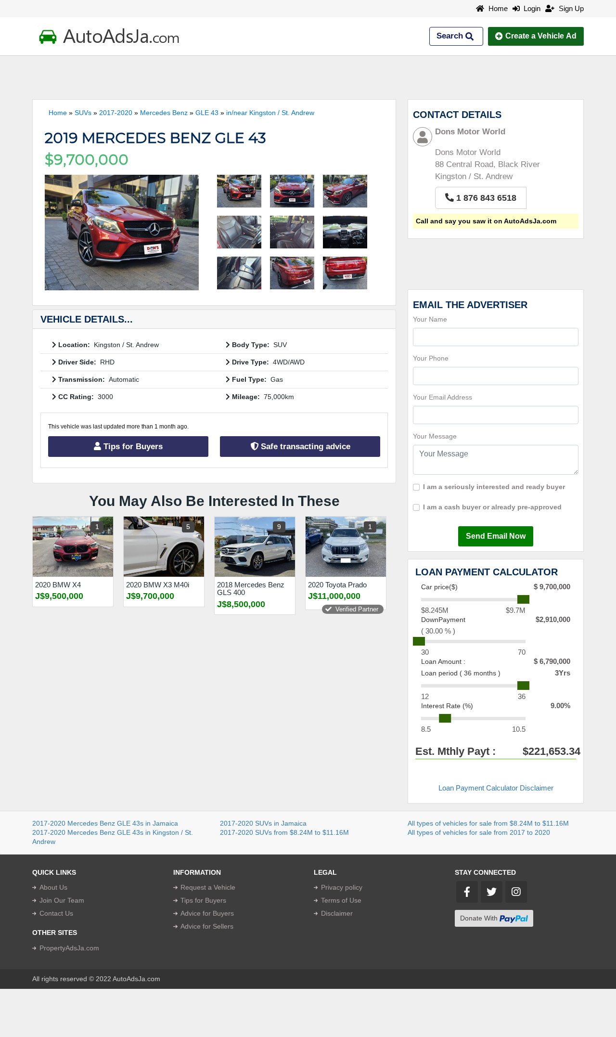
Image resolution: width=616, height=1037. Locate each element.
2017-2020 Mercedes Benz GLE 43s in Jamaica (105, 823)
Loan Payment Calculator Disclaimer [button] (495, 788)
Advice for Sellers (206, 926)
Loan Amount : (443, 661)
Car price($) (439, 587)
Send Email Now (496, 536)
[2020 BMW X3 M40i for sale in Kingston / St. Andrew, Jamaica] (164, 547)
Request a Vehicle (207, 887)
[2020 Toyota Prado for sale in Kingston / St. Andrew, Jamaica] (346, 547)
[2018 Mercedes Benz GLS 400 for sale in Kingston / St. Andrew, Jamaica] (255, 547)
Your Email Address (442, 397)
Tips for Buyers (132, 446)
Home (497, 8)
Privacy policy (341, 887)
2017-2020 (115, 113)
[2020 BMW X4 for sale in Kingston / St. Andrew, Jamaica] (73, 547)
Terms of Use (341, 900)
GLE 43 (206, 113)
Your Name (430, 319)
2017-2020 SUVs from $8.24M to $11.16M (284, 832)
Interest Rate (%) (447, 706)
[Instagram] (516, 892)
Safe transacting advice (304, 446)
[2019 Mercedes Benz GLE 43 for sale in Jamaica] (122, 232)
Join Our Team (61, 900)
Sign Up (570, 8)
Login (530, 8)
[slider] (523, 599)
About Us (53, 887)
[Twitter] (491, 892)
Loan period (460, 673)
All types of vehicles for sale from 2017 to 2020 (479, 832)
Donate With (480, 918)
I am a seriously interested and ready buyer (494, 487)
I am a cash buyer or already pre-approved (492, 507)
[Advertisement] (308, 77)
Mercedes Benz (164, 113)
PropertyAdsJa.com (69, 948)
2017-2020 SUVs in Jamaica (263, 823)
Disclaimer (337, 913)
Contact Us (56, 913)
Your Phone (431, 358)
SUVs (83, 113)
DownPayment (443, 619)
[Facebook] (467, 892)
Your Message (435, 436)
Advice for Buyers (207, 913)
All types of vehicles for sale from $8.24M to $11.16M (488, 823)
